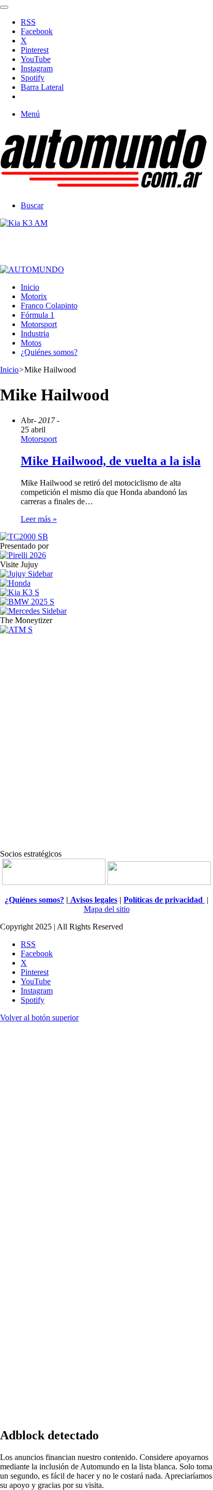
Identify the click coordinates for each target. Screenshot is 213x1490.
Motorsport (39, 324)
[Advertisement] (106, 740)
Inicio (30, 287)
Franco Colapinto (49, 305)
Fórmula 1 (37, 315)
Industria (35, 333)
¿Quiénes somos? (49, 352)
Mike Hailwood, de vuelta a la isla (111, 461)
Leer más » (39, 519)
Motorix (34, 296)
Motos (31, 342)
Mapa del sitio (107, 909)
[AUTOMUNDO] (103, 187)
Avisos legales (92, 899)
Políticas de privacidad (164, 899)
